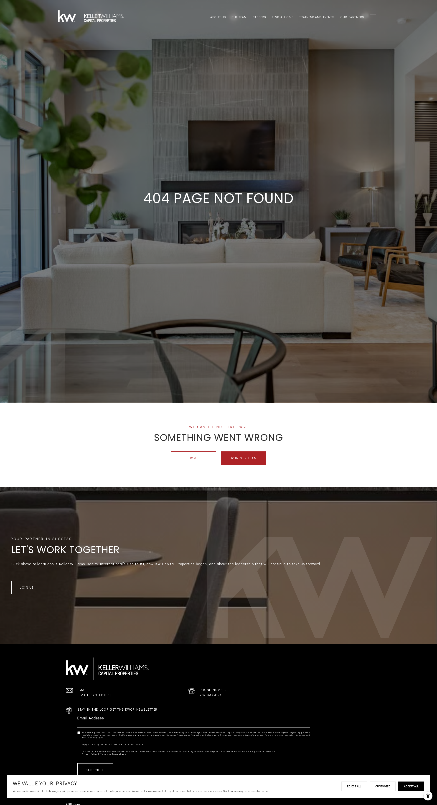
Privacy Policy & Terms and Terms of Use (104, 754)
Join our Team (243, 458)
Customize (382, 786)
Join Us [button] (27, 587)
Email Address (90, 717)
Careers (259, 17)
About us (218, 17)
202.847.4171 (210, 695)
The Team (239, 17)
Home (193, 458)
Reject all (354, 786)
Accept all (411, 786)
